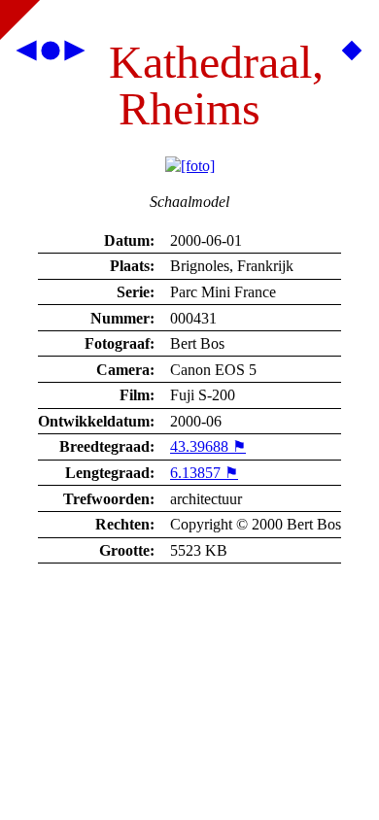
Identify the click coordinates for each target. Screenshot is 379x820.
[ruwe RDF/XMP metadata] (351, 55)
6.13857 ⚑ (204, 472)
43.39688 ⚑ (208, 446)
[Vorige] (27, 55)
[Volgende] (74, 55)
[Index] (50, 55)
